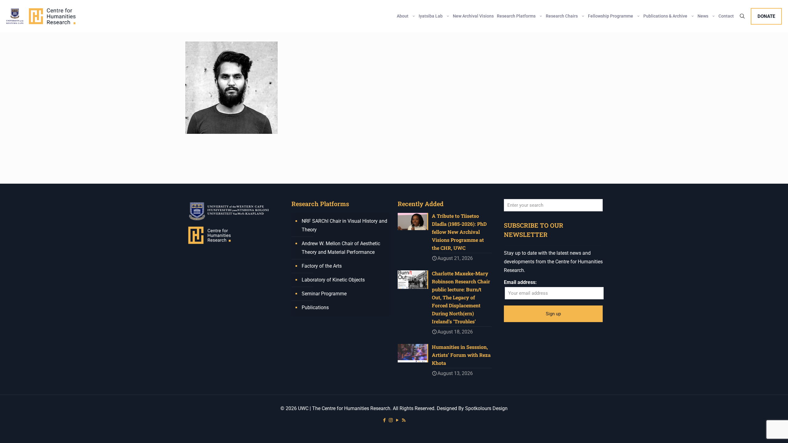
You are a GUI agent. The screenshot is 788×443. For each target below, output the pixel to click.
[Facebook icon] (384, 420)
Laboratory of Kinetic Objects (333, 280)
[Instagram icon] (390, 420)
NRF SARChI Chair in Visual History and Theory (344, 225)
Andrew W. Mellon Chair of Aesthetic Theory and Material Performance (341, 248)
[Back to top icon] (758, 430)
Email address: (520, 282)
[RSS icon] (403, 420)
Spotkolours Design (486, 408)
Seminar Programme (324, 294)
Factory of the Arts (322, 266)
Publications (315, 307)
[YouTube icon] (397, 420)
